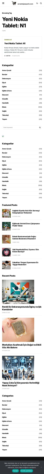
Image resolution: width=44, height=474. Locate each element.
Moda (4, 107)
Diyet (4, 82)
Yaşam (4, 119)
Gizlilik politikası (26, 471)
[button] (3, 3)
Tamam (15, 471)
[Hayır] (41, 467)
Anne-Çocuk (6, 70)
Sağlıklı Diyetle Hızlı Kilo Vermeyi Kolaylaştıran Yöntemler (26, 212)
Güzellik (5, 99)
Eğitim (4, 87)
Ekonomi (5, 95)
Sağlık (4, 111)
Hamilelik (5, 103)
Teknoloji (8, 39)
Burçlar (4, 74)
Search (40, 127)
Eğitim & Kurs (7, 91)
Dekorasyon (6, 78)
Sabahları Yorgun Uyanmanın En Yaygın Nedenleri (25, 263)
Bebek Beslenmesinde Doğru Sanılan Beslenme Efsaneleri (24, 237)
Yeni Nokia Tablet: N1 (14, 43)
